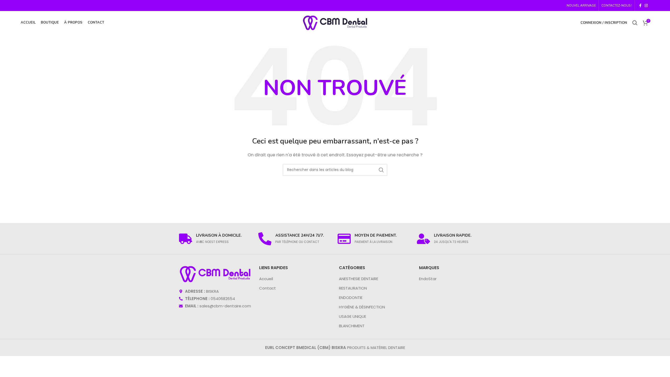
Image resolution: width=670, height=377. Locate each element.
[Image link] (215, 273)
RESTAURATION (353, 288)
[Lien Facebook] (640, 5)
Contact (267, 288)
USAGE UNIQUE (352, 316)
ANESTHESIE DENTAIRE (358, 278)
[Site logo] (335, 22)
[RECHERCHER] (381, 170)
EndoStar (428, 278)
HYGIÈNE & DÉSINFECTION (362, 307)
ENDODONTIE (350, 297)
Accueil (266, 278)
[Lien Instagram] (646, 5)
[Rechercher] (635, 23)
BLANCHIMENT (352, 326)
